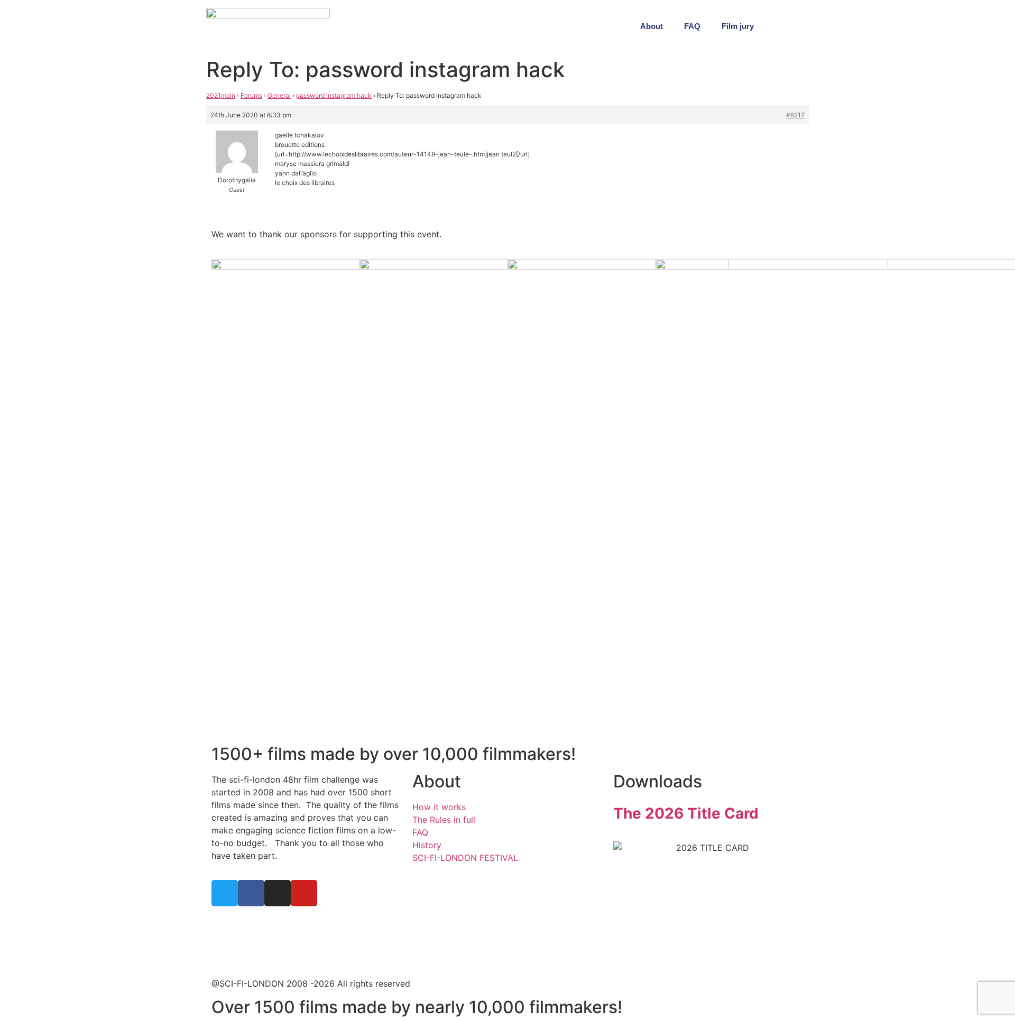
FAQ (692, 26)
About (651, 26)
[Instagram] (277, 893)
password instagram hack (334, 95)
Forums (251, 95)
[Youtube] (304, 893)
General (279, 95)
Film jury (738, 26)
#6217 (795, 115)
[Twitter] (224, 893)
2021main (220, 95)
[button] (798, 26)
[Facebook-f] (251, 893)
